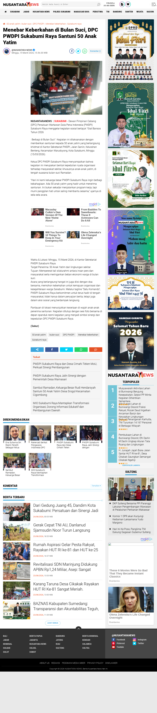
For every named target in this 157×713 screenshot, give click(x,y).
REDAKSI (55, 663)
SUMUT (32, 652)
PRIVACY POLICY (95, 663)
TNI (107, 11)
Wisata (139, 11)
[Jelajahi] (153, 4)
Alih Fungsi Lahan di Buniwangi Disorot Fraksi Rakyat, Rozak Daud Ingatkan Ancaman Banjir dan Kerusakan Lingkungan (134, 410)
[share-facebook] (71, 51)
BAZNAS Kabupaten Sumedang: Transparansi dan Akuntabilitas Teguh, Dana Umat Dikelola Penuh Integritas (66, 608)
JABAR (26, 11)
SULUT (6, 652)
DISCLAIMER (111, 663)
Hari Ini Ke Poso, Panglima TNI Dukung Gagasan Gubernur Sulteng (132, 531)
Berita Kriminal (90, 636)
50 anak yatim (13, 24)
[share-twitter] (78, 51)
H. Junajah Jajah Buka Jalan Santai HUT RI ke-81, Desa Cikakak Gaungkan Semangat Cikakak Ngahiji (135, 455)
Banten (129, 11)
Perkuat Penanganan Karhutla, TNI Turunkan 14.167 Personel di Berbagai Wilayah (135, 422)
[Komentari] (95, 349)
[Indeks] (122, 4)
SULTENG (60, 648)
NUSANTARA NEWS (41, 11)
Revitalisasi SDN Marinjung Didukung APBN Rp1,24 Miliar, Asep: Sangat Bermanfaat (65, 569)
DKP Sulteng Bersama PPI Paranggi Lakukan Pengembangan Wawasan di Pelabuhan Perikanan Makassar (132, 506)
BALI (5, 636)
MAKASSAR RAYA (81, 11)
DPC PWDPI (38, 24)
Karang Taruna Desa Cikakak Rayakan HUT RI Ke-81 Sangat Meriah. (66, 586)
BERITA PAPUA (35, 636)
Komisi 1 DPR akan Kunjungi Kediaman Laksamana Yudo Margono (128, 519)
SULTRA (85, 648)
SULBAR (6, 648)
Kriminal (7, 644)
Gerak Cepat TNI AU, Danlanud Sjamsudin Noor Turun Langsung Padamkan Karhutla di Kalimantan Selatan (62, 533)
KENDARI (86, 640)
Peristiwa (98, 11)
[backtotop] (78, 629)
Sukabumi (15, 11)
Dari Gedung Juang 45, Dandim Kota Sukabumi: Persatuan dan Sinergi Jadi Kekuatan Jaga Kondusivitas (65, 510)
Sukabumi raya (74, 24)
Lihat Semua (52, 623)
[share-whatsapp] (84, 51)
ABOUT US (44, 663)
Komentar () (95, 51)
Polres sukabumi (61, 11)
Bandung (117, 11)
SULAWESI (87, 644)
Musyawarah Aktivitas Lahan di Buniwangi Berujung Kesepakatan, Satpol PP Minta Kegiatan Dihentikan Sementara (135, 395)
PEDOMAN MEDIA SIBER (73, 663)
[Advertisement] (15, 103)
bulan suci (26, 24)
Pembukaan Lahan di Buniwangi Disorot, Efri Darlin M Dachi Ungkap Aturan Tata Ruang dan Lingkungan (134, 439)
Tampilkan (96, 486)
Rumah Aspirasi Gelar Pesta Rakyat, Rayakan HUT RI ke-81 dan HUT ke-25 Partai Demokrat (65, 549)
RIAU (58, 644)
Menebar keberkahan (56, 24)
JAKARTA (33, 640)
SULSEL (32, 648)
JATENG (59, 640)
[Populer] (128, 4)
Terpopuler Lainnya (131, 465)
